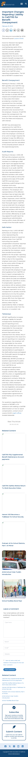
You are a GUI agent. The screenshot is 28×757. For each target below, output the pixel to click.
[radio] (10, 424)
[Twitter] (10, 746)
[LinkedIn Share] (10, 30)
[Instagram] (14, 746)
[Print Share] (22, 30)
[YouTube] (18, 746)
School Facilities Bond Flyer (12, 601)
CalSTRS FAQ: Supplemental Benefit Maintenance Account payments (13, 457)
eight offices (17, 413)
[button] (26, 4)
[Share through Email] (14, 30)
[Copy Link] (18, 30)
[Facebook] (5, 746)
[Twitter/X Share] (7, 30)
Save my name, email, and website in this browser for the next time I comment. (13, 663)
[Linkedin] (23, 746)
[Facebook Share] (3, 30)
